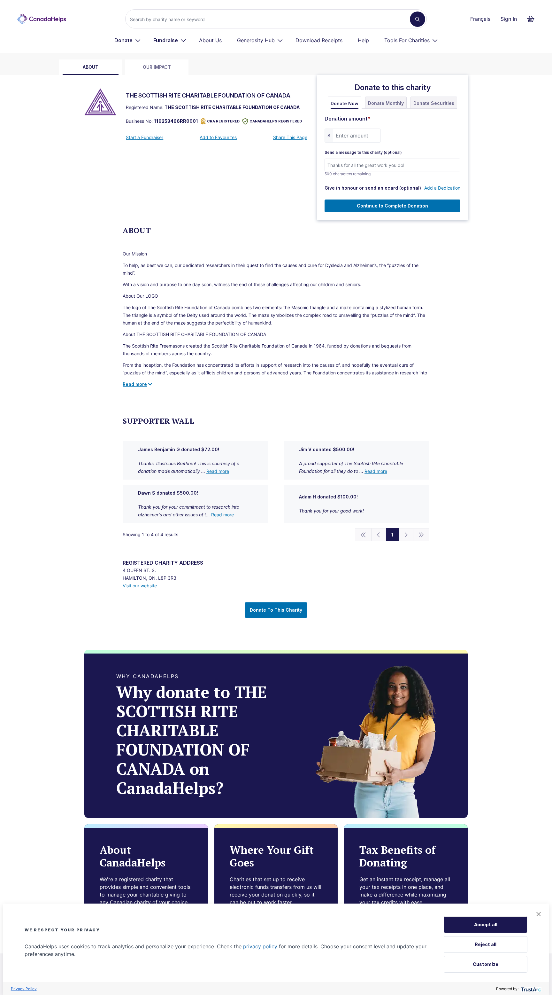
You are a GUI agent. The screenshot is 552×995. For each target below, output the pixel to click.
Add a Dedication (442, 188)
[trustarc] (530, 988)
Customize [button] (485, 964)
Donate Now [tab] (344, 103)
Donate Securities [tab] (433, 103)
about (90, 67)
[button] (538, 914)
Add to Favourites (218, 137)
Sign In (509, 19)
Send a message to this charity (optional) (363, 152)
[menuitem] (127, 40)
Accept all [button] (485, 924)
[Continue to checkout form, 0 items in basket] (533, 18)
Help (363, 40)
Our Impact (157, 67)
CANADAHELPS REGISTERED (275, 121)
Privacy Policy (24, 988)
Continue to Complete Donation (392, 205)
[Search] (417, 19)
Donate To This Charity (276, 610)
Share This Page (290, 137)
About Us (210, 40)
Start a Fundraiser (144, 137)
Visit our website (140, 585)
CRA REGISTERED (223, 121)
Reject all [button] (485, 944)
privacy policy (260, 946)
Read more (217, 471)
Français (480, 19)
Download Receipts (318, 40)
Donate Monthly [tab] (386, 103)
